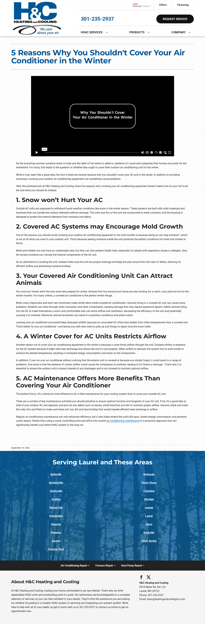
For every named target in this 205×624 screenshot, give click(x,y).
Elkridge (149, 499)
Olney (149, 524)
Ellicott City (56, 507)
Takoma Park (56, 549)
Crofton (56, 499)
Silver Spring (148, 540)
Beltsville (56, 474)
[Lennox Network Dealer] (143, 5)
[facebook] (141, 577)
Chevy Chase (149, 482)
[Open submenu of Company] (191, 32)
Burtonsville (56, 482)
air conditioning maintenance (123, 420)
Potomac (56, 532)
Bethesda (149, 474)
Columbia (149, 491)
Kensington (56, 515)
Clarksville (56, 491)
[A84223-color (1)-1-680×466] (37, 2)
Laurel (149, 515)
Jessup (149, 507)
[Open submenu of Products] (150, 32)
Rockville (149, 532)
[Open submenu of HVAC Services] (108, 32)
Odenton (56, 524)
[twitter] (149, 577)
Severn (56, 540)
